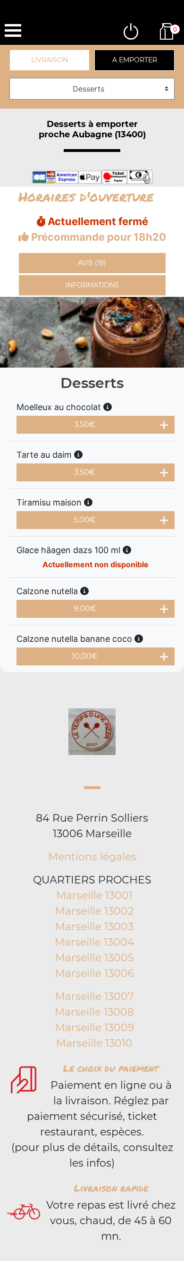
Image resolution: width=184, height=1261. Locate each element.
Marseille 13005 (94, 957)
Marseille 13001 (94, 895)
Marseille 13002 (94, 911)
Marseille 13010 (94, 1043)
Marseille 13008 (94, 1012)
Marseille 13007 (94, 996)
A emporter (134, 60)
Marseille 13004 (94, 942)
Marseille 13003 (94, 926)
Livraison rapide (111, 1187)
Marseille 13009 (94, 1027)
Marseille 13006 (94, 973)
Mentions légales (92, 856)
